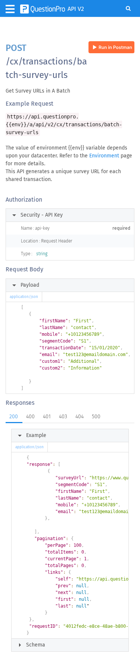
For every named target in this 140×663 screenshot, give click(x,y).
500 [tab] (96, 416)
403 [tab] (63, 416)
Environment (104, 156)
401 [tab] (47, 416)
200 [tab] (13, 416)
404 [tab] (79, 416)
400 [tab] (30, 416)
